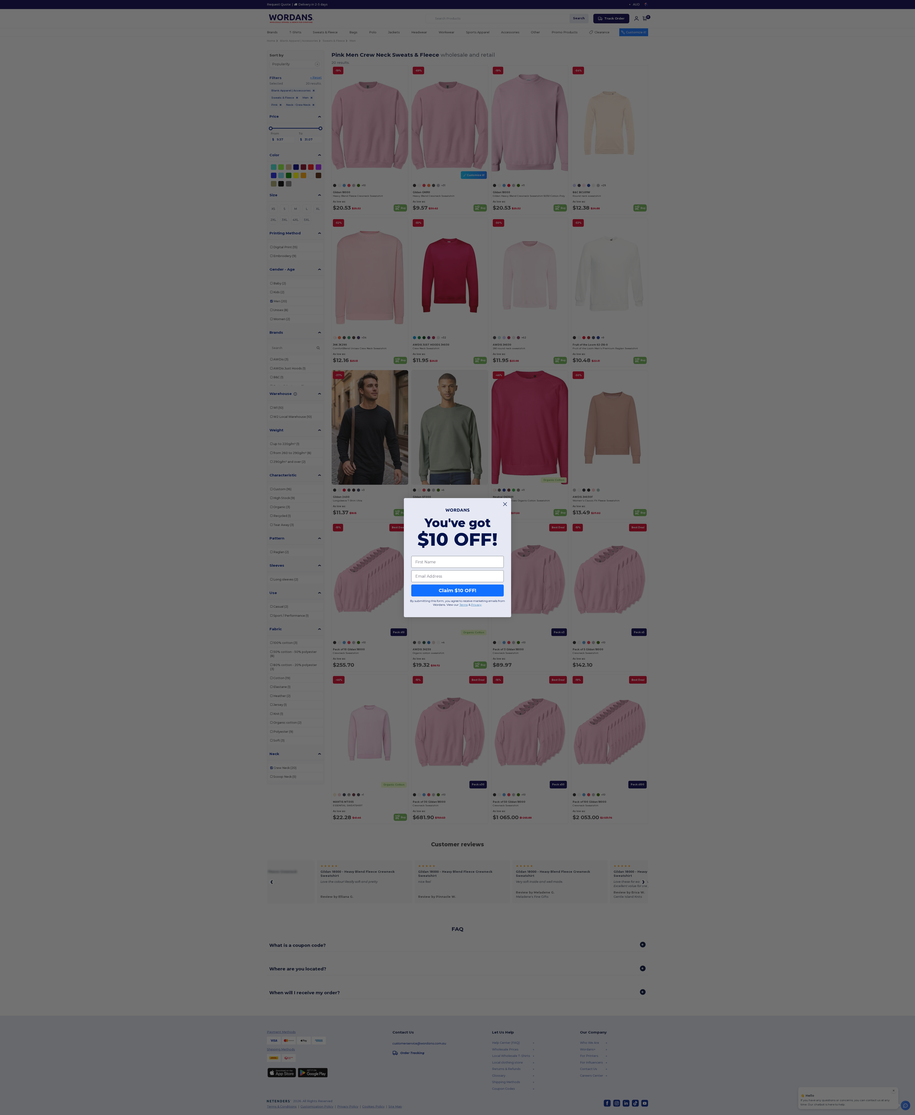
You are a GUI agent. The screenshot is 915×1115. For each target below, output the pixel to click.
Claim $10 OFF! (457, 590)
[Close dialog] (505, 504)
